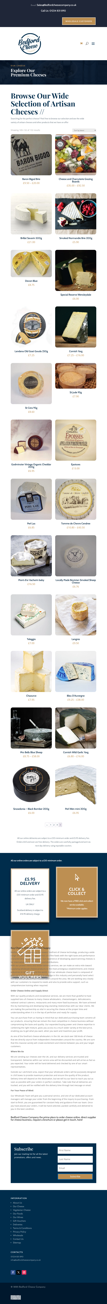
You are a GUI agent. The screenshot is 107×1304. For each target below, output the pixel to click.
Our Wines (18, 1217)
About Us (17, 1202)
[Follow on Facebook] (13, 1272)
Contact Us (18, 1239)
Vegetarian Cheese (22, 1210)
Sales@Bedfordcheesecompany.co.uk (56, 5)
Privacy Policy (19, 1231)
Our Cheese (18, 1206)
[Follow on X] (18, 1272)
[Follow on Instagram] (24, 1272)
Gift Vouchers (19, 1221)
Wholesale (18, 1235)
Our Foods (18, 1213)
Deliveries (17, 1224)
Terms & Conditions (22, 1228)
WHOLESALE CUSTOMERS (78, 21)
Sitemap (17, 1242)
